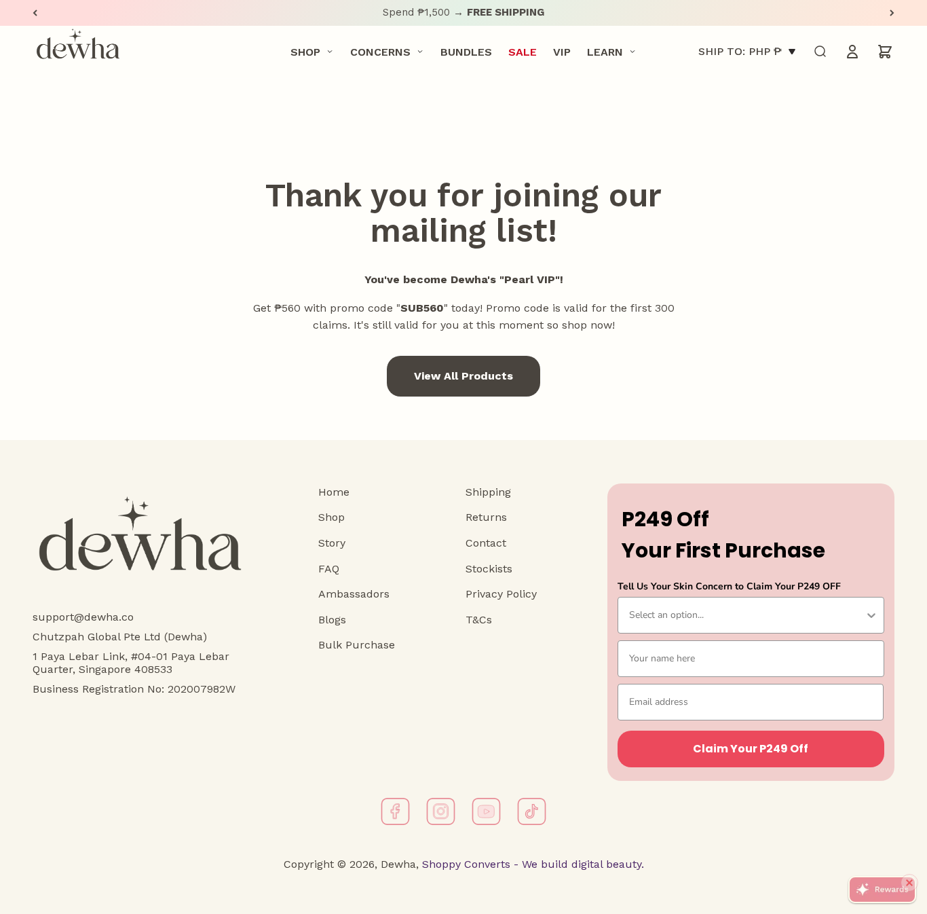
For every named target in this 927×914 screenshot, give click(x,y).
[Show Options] (871, 615)
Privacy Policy (501, 593)
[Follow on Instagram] (440, 811)
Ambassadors (354, 593)
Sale (522, 51)
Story (331, 542)
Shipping (488, 492)
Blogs (332, 619)
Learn (605, 51)
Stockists (489, 568)
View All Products (463, 375)
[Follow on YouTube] (486, 811)
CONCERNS (380, 51)
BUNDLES (466, 51)
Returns (486, 517)
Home (333, 492)
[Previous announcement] (35, 13)
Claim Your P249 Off (750, 748)
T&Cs (479, 619)
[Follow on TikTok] (531, 811)
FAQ (328, 568)
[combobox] (747, 615)
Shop (305, 51)
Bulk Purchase (356, 644)
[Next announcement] (892, 13)
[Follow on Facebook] (395, 811)
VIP (562, 51)
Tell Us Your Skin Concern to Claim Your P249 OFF (729, 586)
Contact (486, 542)
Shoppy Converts (464, 864)
